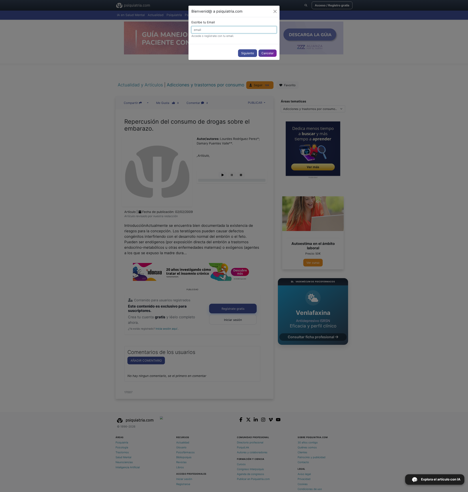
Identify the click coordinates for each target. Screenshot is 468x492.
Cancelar (267, 53)
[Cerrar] (275, 11)
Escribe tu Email (203, 22)
